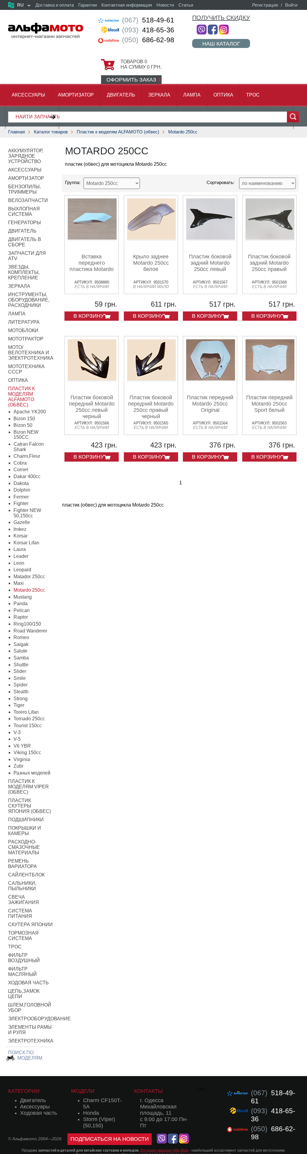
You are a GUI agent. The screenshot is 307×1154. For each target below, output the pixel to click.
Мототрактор (25, 338)
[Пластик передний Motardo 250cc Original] (210, 379)
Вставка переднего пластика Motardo (92, 263)
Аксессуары (28, 94)
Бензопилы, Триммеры (24, 189)
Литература (24, 322)
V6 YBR (22, 745)
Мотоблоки (23, 330)
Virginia (21, 759)
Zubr (18, 766)
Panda (20, 603)
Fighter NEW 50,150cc (27, 513)
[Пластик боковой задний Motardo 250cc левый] (210, 238)
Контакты (148, 1091)
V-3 (17, 732)
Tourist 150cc (27, 725)
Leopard (22, 569)
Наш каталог (221, 43)
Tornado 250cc (29, 718)
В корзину (88, 316)
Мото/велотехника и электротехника (30, 353)
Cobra (20, 462)
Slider (19, 671)
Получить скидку (221, 17)
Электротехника (30, 1040)
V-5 (17, 739)
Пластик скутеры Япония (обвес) (29, 806)
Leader (20, 556)
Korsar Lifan (26, 542)
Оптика (223, 94)
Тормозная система (23, 935)
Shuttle (20, 664)
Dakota (21, 483)
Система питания (20, 913)
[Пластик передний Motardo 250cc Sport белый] (270, 379)
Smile (19, 678)
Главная (16, 131)
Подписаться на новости (109, 1139)
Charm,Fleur (26, 456)
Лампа (192, 94)
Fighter (20, 503)
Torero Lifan (26, 712)
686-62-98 (148, 40)
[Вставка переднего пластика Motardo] (92, 238)
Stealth (20, 691)
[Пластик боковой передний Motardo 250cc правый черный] (151, 379)
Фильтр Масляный (22, 971)
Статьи (185, 4)
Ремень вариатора (22, 863)
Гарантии (87, 4)
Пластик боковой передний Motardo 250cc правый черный (151, 406)
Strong (20, 698)
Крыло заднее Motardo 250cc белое (151, 263)
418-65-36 (148, 30)
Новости (165, 4)
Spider (20, 684)
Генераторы (24, 222)
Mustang (22, 596)
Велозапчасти (28, 200)
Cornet (20, 469)
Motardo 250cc (183, 131)
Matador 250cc (29, 576)
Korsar (20, 535)
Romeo (21, 637)
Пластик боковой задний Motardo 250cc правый (269, 263)
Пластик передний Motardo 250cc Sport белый (269, 403)
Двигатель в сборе (24, 242)
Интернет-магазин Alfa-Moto (164, 1150)
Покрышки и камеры (24, 830)
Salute (20, 650)
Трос (253, 94)
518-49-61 (148, 20)
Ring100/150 (27, 623)
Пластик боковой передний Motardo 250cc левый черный (92, 406)
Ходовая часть (28, 982)
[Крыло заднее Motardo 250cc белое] (151, 238)
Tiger (18, 705)
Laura (19, 549)
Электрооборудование (39, 1018)
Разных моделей (31, 772)
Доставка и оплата (54, 4)
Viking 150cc (27, 752)
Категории (24, 1091)
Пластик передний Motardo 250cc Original (210, 403)
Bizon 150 (24, 418)
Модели (82, 1091)
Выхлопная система (24, 211)
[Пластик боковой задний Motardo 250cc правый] (270, 238)
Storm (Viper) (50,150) (99, 1122)
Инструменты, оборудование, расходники (28, 300)
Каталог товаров (51, 131)
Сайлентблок (26, 874)
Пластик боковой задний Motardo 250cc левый (210, 263)
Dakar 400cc (26, 476)
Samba (21, 657)
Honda (91, 1113)
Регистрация (265, 4)
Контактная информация (126, 4)
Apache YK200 (29, 411)
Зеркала (159, 94)
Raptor (20, 617)
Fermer (21, 496)
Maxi (18, 583)
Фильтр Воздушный (24, 958)
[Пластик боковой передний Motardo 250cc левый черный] (92, 379)
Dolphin (21, 489)
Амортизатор (76, 94)
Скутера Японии (30, 924)
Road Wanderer (30, 630)
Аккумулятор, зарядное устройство (25, 156)
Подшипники (26, 819)
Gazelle (21, 522)
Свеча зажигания (23, 899)
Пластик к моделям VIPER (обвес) (28, 787)
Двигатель (121, 94)
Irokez (19, 529)
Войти (291, 4)
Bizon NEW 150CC (25, 435)
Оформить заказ (131, 80)
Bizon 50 (22, 425)
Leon (18, 563)
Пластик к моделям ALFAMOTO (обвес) (118, 131)
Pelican (21, 610)
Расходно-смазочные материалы (24, 847)
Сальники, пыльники (22, 886)
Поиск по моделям (25, 1055)
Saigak (20, 644)
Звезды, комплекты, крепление (24, 272)
